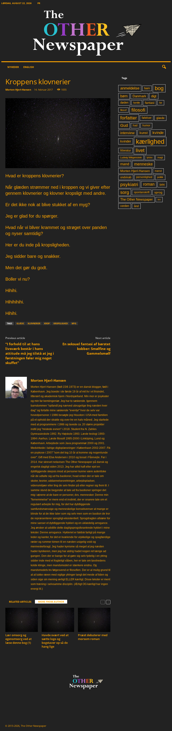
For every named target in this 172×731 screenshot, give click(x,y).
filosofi (138, 109)
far (160, 102)
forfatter (128, 117)
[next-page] (108, 602)
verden (124, 206)
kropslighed (61, 323)
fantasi (149, 102)
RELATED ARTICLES (20, 601)
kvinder (125, 141)
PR (38, 3)
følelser (146, 117)
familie (136, 102)
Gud (124, 125)
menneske (143, 164)
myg (74, 323)
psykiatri (129, 184)
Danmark (139, 96)
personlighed (144, 177)
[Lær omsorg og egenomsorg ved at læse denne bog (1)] (21, 620)
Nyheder (13, 67)
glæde (20, 323)
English (28, 67)
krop (47, 323)
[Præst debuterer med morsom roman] (94, 620)
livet (140, 150)
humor (146, 125)
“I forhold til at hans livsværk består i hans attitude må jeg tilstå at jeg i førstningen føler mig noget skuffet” (29, 353)
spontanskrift (141, 192)
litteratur (125, 150)
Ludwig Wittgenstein (131, 157)
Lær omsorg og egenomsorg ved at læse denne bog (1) (18, 639)
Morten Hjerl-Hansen (18, 89)
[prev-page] (103, 602)
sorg (124, 192)
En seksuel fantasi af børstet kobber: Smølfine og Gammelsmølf (86, 349)
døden (124, 102)
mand (124, 164)
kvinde (158, 132)
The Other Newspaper (136, 199)
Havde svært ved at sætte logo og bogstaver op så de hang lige (55, 640)
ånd (136, 206)
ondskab (125, 177)
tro (159, 199)
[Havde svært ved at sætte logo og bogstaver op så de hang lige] (58, 620)
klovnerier (34, 323)
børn (124, 96)
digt (153, 96)
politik (160, 177)
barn (147, 88)
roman (149, 184)
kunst (144, 133)
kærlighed (150, 141)
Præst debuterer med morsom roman (93, 637)
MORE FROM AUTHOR (51, 601)
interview (127, 133)
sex (162, 184)
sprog (158, 192)
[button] (164, 67)
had (135, 125)
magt (160, 157)
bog (159, 88)
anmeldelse (129, 88)
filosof (123, 110)
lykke (150, 157)
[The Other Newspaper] (86, 33)
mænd (158, 171)
